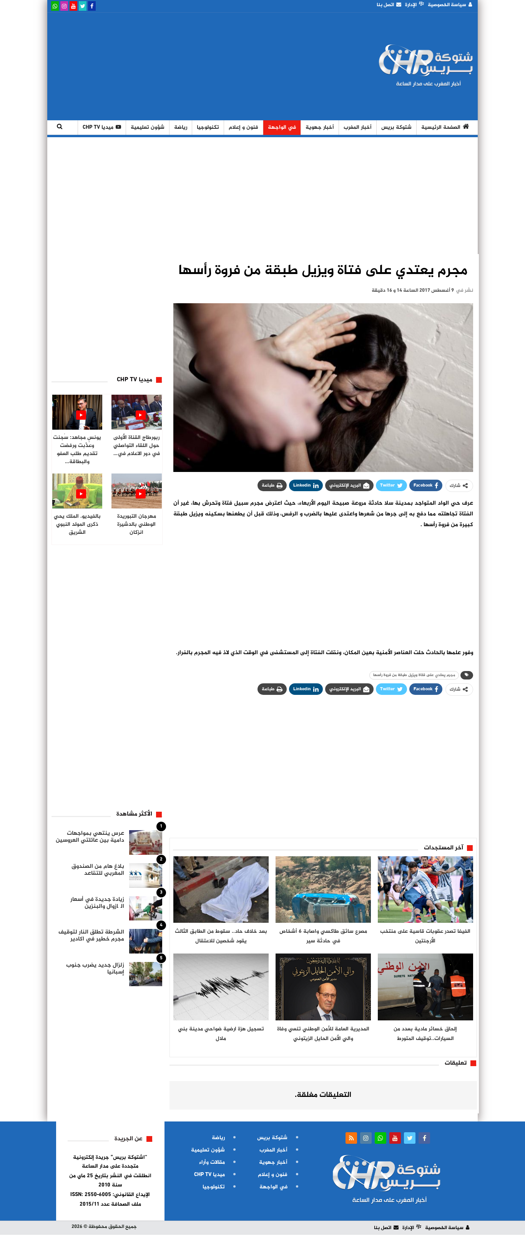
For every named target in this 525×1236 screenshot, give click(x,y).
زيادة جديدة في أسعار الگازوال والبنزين (97, 903)
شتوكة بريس (396, 127)
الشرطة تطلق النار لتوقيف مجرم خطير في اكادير (91, 935)
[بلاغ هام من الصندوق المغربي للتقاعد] (145, 875)
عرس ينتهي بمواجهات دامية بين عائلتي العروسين (90, 837)
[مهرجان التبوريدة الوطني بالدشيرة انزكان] (136, 490)
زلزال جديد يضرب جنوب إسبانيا (95, 968)
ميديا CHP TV (98, 127)
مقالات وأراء (212, 1162)
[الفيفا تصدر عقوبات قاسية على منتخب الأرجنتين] (425, 889)
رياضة (180, 127)
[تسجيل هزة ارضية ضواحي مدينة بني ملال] (221, 987)
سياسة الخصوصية (447, 5)
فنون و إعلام (243, 127)
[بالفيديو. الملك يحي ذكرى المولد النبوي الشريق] (77, 490)
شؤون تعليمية (147, 127)
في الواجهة (282, 127)
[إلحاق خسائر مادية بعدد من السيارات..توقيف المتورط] (425, 987)
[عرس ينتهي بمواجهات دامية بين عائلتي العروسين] (145, 842)
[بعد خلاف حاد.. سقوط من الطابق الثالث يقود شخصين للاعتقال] (221, 889)
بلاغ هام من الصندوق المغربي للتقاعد (97, 870)
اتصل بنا (385, 5)
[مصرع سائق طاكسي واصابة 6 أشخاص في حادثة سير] (323, 889)
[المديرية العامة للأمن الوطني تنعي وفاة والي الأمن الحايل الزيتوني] (323, 987)
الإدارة (411, 5)
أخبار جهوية (320, 127)
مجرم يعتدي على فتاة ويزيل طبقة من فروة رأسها (414, 675)
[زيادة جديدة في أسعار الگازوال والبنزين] (145, 908)
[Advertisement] (190, 66)
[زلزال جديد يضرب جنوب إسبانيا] (145, 974)
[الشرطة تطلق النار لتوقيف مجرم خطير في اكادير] (145, 941)
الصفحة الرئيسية (440, 127)
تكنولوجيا (208, 127)
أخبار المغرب (358, 127)
